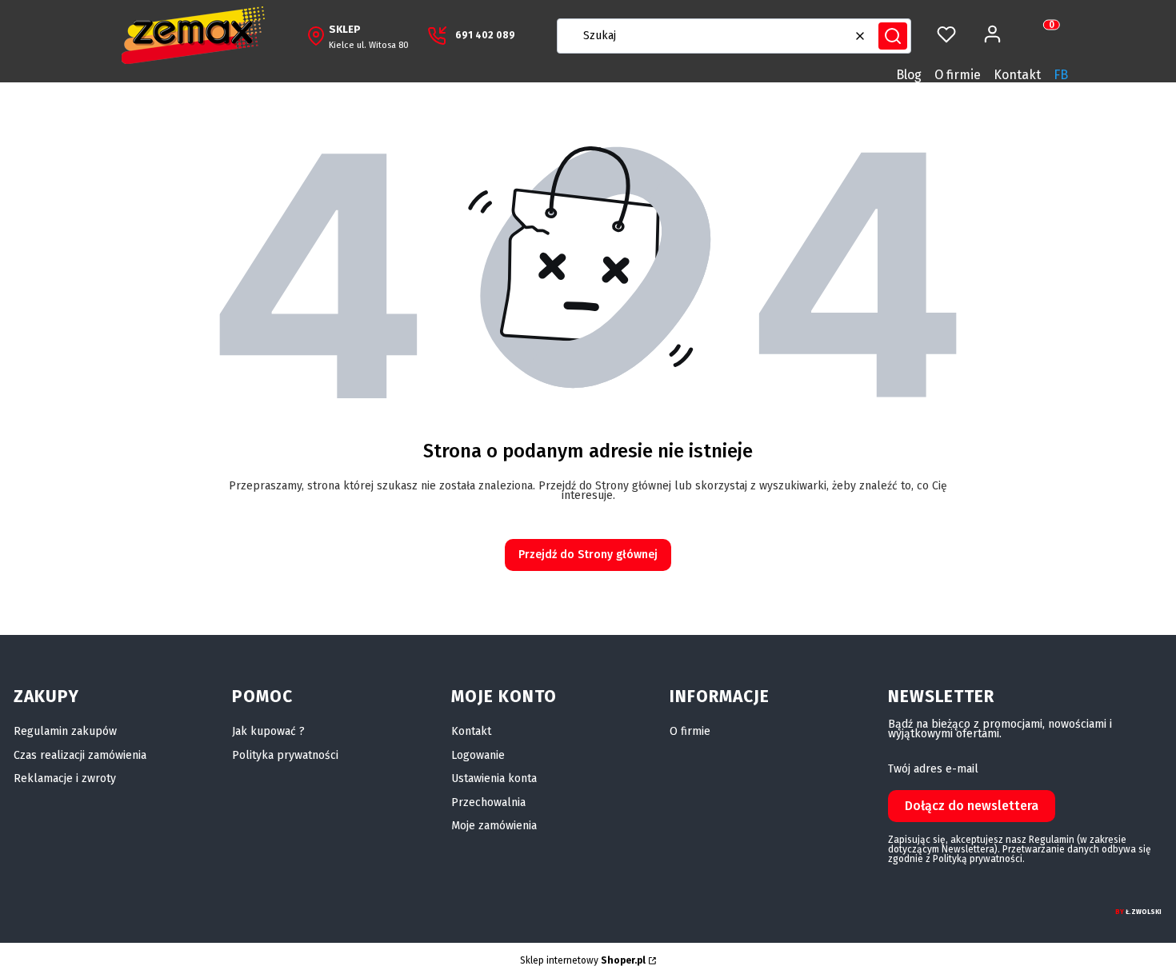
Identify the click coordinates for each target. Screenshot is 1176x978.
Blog (909, 74)
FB (1061, 74)
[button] (892, 36)
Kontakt (1017, 74)
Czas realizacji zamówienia (80, 755)
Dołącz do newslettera (971, 805)
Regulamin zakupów (65, 731)
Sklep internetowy (583, 960)
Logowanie (478, 755)
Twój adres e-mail (933, 769)
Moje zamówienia (494, 825)
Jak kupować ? (268, 731)
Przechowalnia (488, 802)
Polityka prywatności (285, 755)
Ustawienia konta (494, 778)
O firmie (957, 74)
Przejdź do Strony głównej (588, 554)
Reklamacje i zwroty (65, 778)
